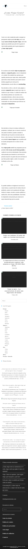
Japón (6, 351)
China (6, 349)
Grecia (6, 321)
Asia (4, 347)
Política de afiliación (8, 533)
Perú (6, 330)
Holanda (7, 323)
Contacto (5, 537)
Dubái (6, 352)
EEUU (6, 329)
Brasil (6, 345)
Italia (6, 312)
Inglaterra (7, 318)
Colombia (7, 334)
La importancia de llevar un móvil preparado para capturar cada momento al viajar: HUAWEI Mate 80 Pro (14, 263)
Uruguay (7, 341)
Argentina (7, 327)
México (6, 336)
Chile (6, 332)
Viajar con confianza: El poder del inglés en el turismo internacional (14, 236)
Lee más (22, 378)
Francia (6, 314)
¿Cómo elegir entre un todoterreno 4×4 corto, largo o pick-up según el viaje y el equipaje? (13, 469)
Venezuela (7, 338)
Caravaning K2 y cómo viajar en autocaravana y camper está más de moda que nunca (14, 488)
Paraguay (7, 343)
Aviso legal (6, 529)
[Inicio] (3, 14)
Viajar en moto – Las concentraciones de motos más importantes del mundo (14, 290)
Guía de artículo (7, 518)
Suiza (6, 320)
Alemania (7, 316)
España (6, 310)
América (5, 325)
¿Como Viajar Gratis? (20, 14)
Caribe (6, 340)
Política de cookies (8, 522)
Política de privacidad (9, 526)
